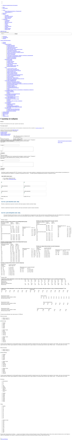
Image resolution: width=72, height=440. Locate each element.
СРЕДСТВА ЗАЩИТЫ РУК (10, 80)
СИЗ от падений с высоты (12, 73)
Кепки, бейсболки (10, 91)
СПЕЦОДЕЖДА (8, 44)
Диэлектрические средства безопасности (15, 74)
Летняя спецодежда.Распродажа (13, 109)
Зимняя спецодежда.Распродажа (13, 108)
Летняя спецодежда (11, 46)
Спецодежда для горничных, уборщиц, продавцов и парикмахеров (20, 55)
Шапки (8, 92)
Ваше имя (2, 141)
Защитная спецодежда (11, 48)
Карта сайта (60, 142)
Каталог (4, 43)
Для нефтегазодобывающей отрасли (14, 56)
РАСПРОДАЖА (8, 107)
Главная (4, 42)
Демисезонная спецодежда (12, 47)
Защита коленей (10, 76)
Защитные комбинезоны (12, 79)
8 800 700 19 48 (15, 129)
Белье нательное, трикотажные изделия (14, 49)
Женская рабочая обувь (11, 66)
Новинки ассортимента (11, 57)
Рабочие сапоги (10, 62)
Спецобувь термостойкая (12, 63)
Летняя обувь (9, 60)
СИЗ (6, 67)
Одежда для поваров (11, 54)
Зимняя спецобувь (10, 61)
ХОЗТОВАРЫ (7, 102)
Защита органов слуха (11, 71)
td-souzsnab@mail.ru (12, 179)
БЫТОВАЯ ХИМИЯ (11, 103)
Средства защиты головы (12, 68)
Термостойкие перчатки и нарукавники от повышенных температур (20, 89)
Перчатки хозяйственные (12, 86)
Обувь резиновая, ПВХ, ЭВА (12, 65)
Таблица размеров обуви (5, 135)
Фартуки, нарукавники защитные (13, 75)
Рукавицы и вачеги (11, 85)
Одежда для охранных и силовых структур (15, 52)
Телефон (2, 145)
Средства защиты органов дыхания (14, 70)
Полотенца (9, 101)
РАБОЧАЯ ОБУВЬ (8, 59)
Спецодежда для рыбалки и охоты (13, 51)
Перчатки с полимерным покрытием (14, 82)
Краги (8, 88)
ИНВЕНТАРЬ (10, 104)
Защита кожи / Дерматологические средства (15, 78)
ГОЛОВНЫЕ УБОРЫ (9, 90)
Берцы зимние (10, 64)
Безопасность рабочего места (12, 77)
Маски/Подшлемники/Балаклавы (13, 93)
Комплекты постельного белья (13, 98)
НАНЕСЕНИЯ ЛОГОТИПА (10, 94)
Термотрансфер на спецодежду (13, 96)
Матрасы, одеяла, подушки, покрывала (14, 100)
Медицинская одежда (11, 53)
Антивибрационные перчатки (13, 87)
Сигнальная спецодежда (12, 50)
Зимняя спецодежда (11, 45)
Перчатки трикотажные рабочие (13, 81)
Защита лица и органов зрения (13, 69)
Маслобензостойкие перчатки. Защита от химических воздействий (20, 83)
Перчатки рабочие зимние (12, 84)
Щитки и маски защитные (12, 72)
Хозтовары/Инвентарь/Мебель (13, 105)
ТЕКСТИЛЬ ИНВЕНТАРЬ (10, 97)
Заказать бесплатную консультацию (65, 140)
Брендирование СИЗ (11, 95)
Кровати (8, 99)
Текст (1, 166)
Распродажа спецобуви (11, 110)
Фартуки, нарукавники (11, 58)
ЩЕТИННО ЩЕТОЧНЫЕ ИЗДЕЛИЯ (14, 106)
